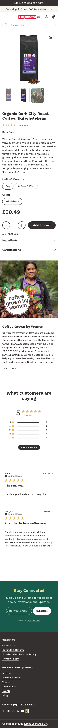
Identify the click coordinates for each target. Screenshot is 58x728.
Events (6, 690)
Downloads (9, 686)
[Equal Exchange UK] (29, 17)
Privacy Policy (33, 621)
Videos (6, 682)
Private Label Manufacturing (19, 654)
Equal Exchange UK (35, 723)
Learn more (9, 368)
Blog (5, 695)
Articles (6, 673)
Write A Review (29, 447)
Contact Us (9, 645)
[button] (52, 17)
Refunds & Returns (13, 649)
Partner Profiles (11, 677)
